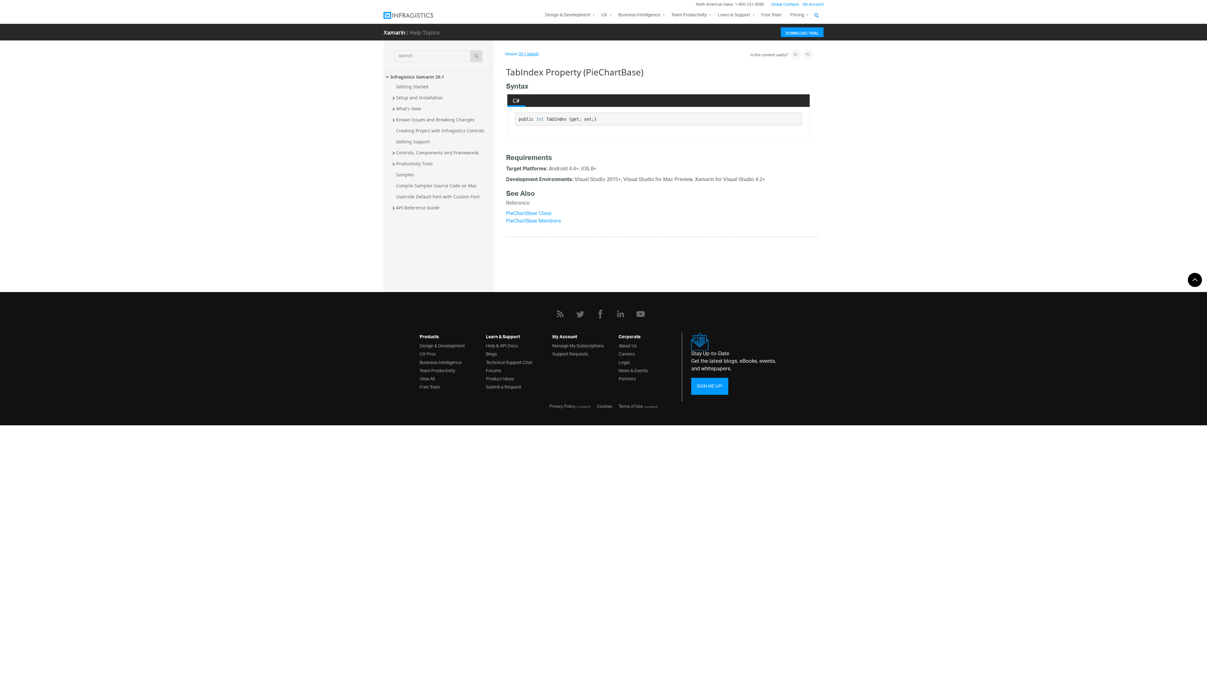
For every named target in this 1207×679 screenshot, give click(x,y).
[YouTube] (640, 314)
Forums (493, 370)
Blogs (491, 353)
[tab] (516, 100)
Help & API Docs (502, 345)
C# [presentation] (516, 100)
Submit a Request (503, 386)
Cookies (604, 406)
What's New (408, 109)
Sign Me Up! (709, 386)
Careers (627, 353)
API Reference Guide (417, 208)
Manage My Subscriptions (578, 345)
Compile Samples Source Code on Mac (436, 186)
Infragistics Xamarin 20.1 (417, 77)
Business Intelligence (639, 15)
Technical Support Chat (509, 362)
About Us (628, 345)
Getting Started (412, 87)
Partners (627, 378)
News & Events (633, 370)
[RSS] (560, 314)
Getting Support (413, 142)
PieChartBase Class (528, 214)
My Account (813, 4)
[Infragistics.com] (414, 15)
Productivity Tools (414, 164)
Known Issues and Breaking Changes (435, 120)
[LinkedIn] (620, 314)
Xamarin (394, 32)
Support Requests (570, 353)
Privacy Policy (562, 406)
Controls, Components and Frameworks (437, 153)
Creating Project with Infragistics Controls (440, 131)
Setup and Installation (419, 98)
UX (604, 15)
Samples (405, 175)
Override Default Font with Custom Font (438, 197)
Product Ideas (500, 378)
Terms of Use (631, 406)
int (540, 119)
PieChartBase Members (533, 221)
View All (427, 378)
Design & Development (442, 345)
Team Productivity (689, 15)
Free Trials (771, 15)
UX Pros (428, 353)
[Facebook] (600, 314)
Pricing (797, 15)
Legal (624, 362)
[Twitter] (580, 314)
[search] (476, 56)
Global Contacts (785, 4)
